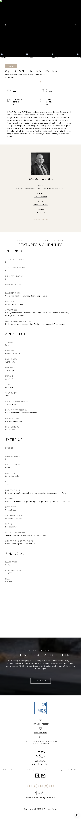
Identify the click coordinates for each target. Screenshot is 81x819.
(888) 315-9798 (40, 733)
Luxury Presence (46, 797)
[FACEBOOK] (30, 786)
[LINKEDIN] (35, 786)
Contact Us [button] (40, 681)
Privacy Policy (50, 809)
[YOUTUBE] (40, 786)
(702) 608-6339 (40, 196)
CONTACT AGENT (40, 219)
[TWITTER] (46, 786)
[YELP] (51, 786)
